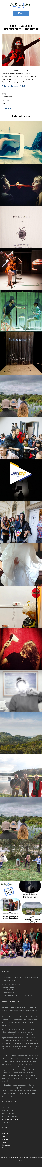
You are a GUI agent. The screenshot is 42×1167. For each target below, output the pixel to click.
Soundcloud (6, 1145)
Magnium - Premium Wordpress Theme (20, 1157)
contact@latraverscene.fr (10, 1119)
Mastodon (5, 1134)
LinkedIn (4, 1136)
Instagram (5, 1142)
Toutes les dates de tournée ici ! (13, 86)
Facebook (5, 1139)
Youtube (4, 1148)
